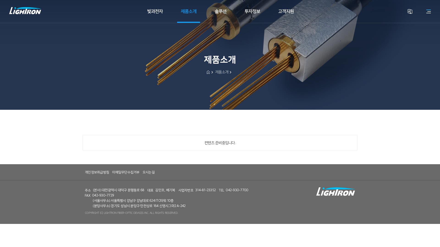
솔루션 (220, 11)
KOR (410, 23)
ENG (410, 31)
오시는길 (149, 172)
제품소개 (188, 11)
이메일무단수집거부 (125, 172)
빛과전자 (155, 11)
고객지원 (286, 11)
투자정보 (252, 11)
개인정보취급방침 (97, 172)
